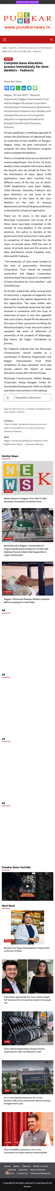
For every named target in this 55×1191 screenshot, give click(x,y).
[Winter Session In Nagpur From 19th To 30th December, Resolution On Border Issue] (27, 478)
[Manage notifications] (7, 1172)
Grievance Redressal (40, 1173)
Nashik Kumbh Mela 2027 (27, 2)
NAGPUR (8, 59)
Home (7, 1166)
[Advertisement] (27, 642)
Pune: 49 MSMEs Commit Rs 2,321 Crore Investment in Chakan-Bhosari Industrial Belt (25, 1151)
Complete (29, 409)
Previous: (25, 426)
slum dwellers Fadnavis (14, 412)
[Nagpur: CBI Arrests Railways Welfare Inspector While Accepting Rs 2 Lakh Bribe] (27, 579)
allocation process (17, 409)
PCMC (7, 1042)
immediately (40, 409)
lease (48, 409)
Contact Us (22, 1173)
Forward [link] (35, 397)
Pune (7, 990)
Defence (26, 1166)
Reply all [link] (26, 397)
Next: (26, 441)
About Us (9, 1173)
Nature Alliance (37, 1169)
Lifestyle (12, 1169)
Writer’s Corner (40, 1166)
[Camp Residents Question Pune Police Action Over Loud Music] (27, 886)
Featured (23, 1169)
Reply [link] (18, 397)
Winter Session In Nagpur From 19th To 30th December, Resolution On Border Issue (25, 500)
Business (8, 941)
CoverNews (40, 1183)
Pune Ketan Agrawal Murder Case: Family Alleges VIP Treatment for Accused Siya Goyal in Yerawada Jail (27, 1000)
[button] (4, 39)
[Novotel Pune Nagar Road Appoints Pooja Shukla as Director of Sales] (27, 927)
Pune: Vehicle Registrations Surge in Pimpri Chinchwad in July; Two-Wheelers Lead (24, 1050)
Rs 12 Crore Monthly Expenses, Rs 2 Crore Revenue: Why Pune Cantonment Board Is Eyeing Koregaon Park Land (27, 1100)
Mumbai (8, 1142)
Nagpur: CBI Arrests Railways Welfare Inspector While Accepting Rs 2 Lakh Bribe (27, 601)
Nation (16, 1166)
